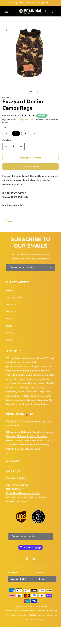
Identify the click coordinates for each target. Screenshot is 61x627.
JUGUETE (11, 304)
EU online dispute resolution (23, 493)
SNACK (10, 332)
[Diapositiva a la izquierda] (23, 91)
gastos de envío (29, 120)
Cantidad (6, 140)
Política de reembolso (24, 610)
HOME (9, 290)
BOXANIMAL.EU (27, 606)
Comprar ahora (30, 166)
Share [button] (9, 221)
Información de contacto (32, 620)
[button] (6, 11)
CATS (9, 339)
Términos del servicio (16, 615)
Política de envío (36, 615)
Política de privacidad (47, 610)
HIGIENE (11, 311)
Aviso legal (52, 615)
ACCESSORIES (14, 297)
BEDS (9, 325)
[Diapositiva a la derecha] (37, 91)
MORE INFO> (14, 461)
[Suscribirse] (51, 267)
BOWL (10, 318)
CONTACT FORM (16, 478)
